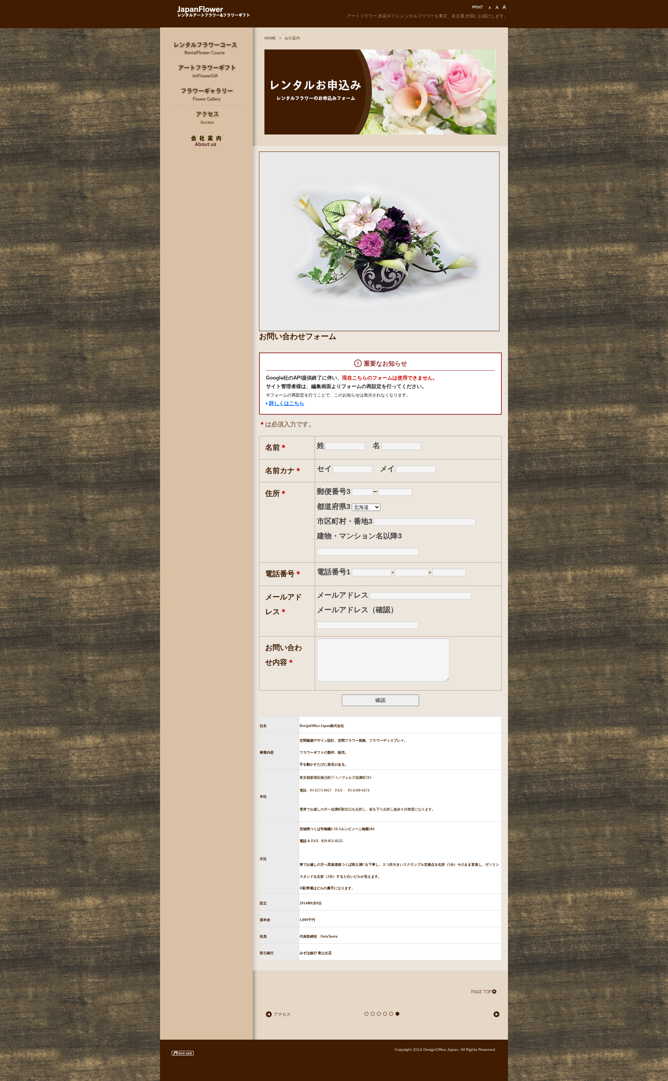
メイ (387, 469)
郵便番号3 (334, 491)
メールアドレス (342, 595)
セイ (324, 469)
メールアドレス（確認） (357, 610)
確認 (380, 700)
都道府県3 (334, 506)
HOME (270, 38)
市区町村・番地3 (345, 521)
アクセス (282, 1014)
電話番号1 (334, 572)
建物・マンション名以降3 (359, 536)
